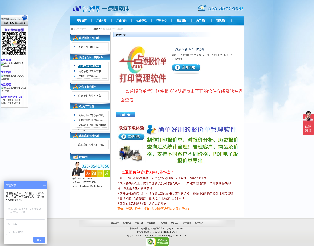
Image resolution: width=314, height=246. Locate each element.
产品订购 (121, 20)
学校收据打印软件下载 (91, 120)
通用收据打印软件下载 (91, 115)
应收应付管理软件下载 (91, 144)
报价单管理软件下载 (89, 66)
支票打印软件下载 (88, 46)
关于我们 (201, 20)
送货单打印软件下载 (89, 95)
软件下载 (141, 20)
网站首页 (82, 20)
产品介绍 (101, 20)
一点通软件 (95, 29)
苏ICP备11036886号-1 (166, 232)
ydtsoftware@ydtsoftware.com (172, 235)
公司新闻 (127, 223)
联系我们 (221, 20)
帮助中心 (161, 20)
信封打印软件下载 (88, 76)
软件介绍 (125, 114)
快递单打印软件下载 (89, 71)
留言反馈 (181, 20)
